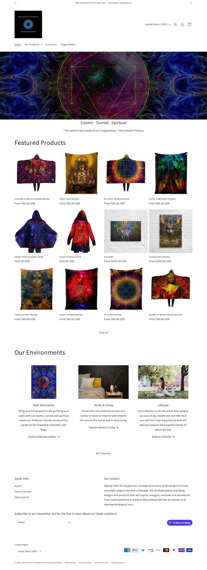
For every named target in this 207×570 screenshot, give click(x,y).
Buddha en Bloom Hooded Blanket (165, 314)
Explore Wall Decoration (42, 436)
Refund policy (22, 497)
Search (18, 485)
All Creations (103, 453)
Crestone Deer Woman (159, 257)
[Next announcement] (191, 3)
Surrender (108, 257)
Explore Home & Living (102, 427)
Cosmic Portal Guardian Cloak (29, 257)
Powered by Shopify (53, 562)
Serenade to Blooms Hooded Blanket (32, 199)
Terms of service (101, 562)
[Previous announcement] (15, 3)
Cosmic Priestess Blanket (71, 314)
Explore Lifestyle (161, 436)
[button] (33, 44)
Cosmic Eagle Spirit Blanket (162, 199)
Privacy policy (85, 562)
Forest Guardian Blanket (26, 314)
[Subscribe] (69, 522)
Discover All (103, 101)
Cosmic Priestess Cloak (70, 257)
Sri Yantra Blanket (112, 314)
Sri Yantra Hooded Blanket (116, 199)
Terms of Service (23, 491)
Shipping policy (118, 562)
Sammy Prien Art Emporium (33, 562)
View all (103, 332)
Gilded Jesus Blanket (69, 199)
